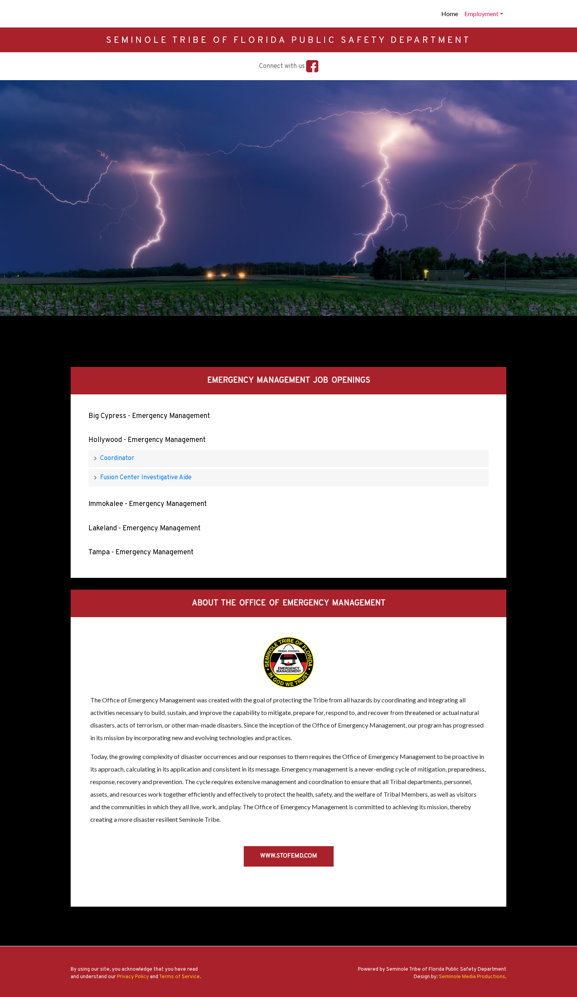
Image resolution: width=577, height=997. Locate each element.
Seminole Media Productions (472, 977)
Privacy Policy (133, 977)
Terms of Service (179, 977)
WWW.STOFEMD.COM (288, 856)
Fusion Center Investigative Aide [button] (145, 478)
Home (449, 13)
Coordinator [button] (116, 458)
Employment (481, 13)
